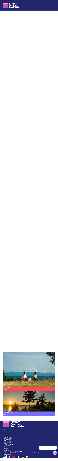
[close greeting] (56, 446)
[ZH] (14, 457)
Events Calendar (8, 438)
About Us (6, 450)
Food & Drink (7, 439)
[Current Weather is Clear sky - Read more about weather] (46, 5)
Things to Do (7, 437)
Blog (5, 443)
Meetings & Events (8, 444)
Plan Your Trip (7, 442)
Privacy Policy (7, 454)
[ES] (9, 457)
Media (5, 449)
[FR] (18, 457)
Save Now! (5, 390)
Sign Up (5, 414)
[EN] (5, 457)
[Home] (11, 5)
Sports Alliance (7, 445)
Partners (6, 448)
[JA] (27, 457)
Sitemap (6, 455)
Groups (6, 447)
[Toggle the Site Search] (50, 5)
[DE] (23, 457)
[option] (9, 457)
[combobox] (5, 457)
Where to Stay (7, 441)
